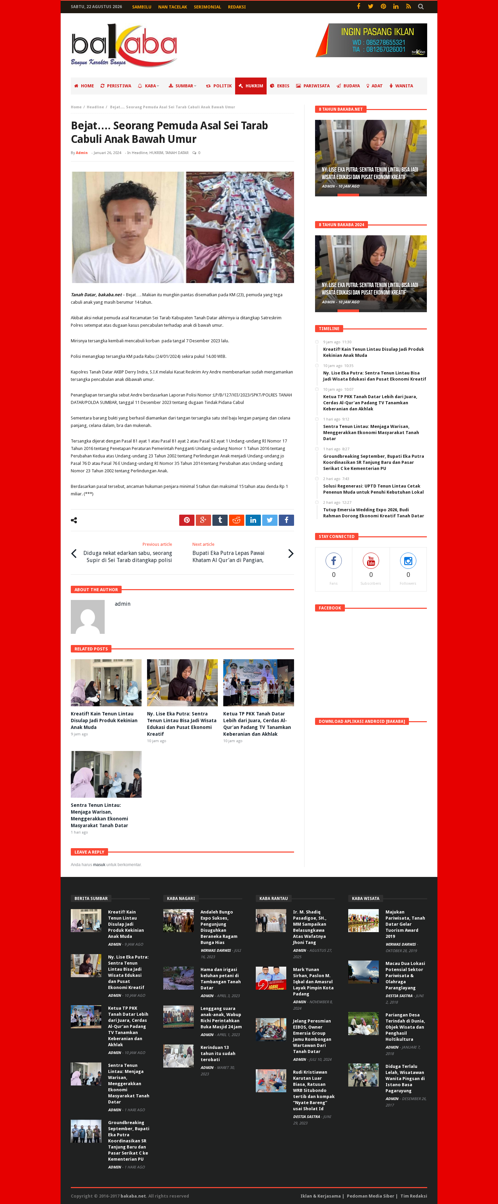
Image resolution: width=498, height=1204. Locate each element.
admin (82, 153)
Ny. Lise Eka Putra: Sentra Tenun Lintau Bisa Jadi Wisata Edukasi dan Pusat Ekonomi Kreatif (370, 173)
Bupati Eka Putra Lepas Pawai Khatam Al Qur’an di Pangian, (228, 552)
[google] (203, 520)
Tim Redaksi (413, 1196)
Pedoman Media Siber (370, 1196)
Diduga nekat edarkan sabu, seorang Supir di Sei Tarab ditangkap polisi (127, 552)
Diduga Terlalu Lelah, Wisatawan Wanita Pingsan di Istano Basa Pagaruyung (405, 1078)
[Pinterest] (383, 7)
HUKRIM (156, 153)
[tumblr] (220, 520)
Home (76, 107)
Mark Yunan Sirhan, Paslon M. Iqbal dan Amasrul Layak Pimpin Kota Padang (313, 981)
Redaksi (237, 6)
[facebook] (286, 520)
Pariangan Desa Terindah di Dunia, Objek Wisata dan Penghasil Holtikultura (405, 1027)
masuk (99, 864)
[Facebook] (358, 7)
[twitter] (269, 520)
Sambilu (141, 6)
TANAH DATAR (177, 153)
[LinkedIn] (396, 7)
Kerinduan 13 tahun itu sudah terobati (218, 1053)
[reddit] (236, 520)
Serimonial (207, 6)
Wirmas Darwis (216, 950)
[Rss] (408, 7)
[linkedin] (253, 520)
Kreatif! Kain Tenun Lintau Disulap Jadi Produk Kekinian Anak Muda (104, 720)
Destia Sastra (307, 1117)
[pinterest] (186, 520)
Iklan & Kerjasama (320, 1196)
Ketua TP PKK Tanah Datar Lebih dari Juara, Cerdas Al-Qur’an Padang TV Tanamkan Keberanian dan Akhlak (128, 1026)
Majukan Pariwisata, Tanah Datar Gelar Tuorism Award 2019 (405, 924)
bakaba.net (133, 1196)
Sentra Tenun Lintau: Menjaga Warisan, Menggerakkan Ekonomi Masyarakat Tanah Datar (128, 1083)
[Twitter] (371, 7)
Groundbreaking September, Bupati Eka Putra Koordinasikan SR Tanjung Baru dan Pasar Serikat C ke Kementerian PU (128, 1141)
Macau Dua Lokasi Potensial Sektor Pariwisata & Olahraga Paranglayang (405, 975)
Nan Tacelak (172, 6)
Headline (95, 107)
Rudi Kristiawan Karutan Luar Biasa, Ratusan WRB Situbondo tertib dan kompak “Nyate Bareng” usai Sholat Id (314, 1090)
